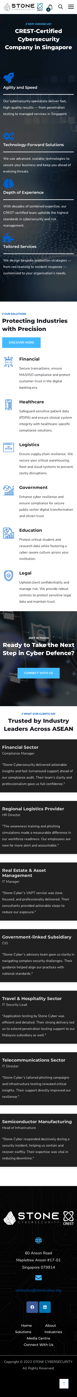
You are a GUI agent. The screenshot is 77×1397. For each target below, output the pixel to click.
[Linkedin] (45, 1307)
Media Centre (38, 1338)
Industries (53, 1332)
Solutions (23, 1332)
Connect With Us (38, 1345)
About (50, 1326)
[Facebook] (32, 1307)
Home (26, 1326)
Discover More (21, 343)
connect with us (38, 673)
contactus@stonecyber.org (38, 1290)
